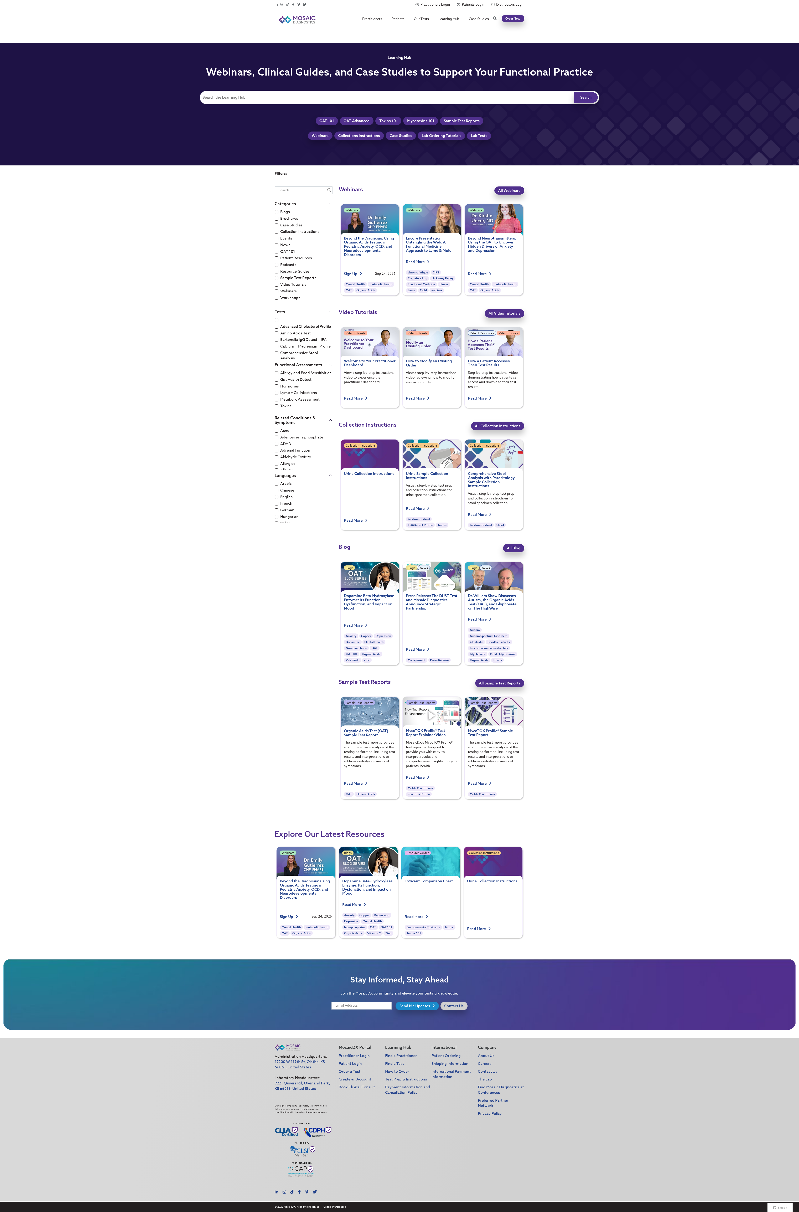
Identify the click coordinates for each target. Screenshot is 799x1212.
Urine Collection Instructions (369, 473)
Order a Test (349, 1071)
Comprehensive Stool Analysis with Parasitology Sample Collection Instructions (491, 479)
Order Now (512, 18)
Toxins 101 (388, 120)
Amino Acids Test (295, 333)
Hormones (289, 386)
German (287, 510)
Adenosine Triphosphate (301, 437)
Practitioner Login (354, 1056)
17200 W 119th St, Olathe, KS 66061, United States (300, 1064)
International (444, 1047)
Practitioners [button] (372, 19)
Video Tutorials (293, 284)
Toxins (286, 406)
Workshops (290, 298)
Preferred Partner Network (493, 1103)
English (286, 497)
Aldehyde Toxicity (295, 457)
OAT (349, 290)
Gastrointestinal (419, 519)
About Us (486, 1056)
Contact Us (454, 1005)
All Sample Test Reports (499, 683)
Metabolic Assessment (300, 399)
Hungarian (289, 517)
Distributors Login (510, 4)
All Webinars (509, 190)
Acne (284, 430)
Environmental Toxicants (423, 927)
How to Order (397, 1071)
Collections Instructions (359, 135)
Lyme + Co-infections (298, 393)
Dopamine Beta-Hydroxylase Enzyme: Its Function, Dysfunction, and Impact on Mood (369, 601)
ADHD (285, 444)
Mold (423, 290)
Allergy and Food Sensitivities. (306, 373)
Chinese (287, 490)
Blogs (285, 212)
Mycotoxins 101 (420, 120)
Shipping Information (450, 1064)
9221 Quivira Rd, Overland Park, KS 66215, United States (302, 1086)
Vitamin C (352, 660)
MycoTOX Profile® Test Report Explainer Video (426, 732)
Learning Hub (448, 19)
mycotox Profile (419, 794)
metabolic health (381, 284)
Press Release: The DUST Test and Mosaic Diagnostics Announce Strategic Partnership (431, 601)
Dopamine (353, 642)
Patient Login (350, 1064)
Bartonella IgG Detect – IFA (303, 340)
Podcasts (288, 265)
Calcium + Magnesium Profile (305, 346)
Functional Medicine (421, 284)
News (285, 245)
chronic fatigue (418, 272)
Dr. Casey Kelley (443, 278)
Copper (366, 636)
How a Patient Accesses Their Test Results (489, 363)
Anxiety (351, 636)
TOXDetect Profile (420, 525)
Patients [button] (398, 19)
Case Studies (479, 19)
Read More (416, 262)
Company (487, 1047)
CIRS (436, 272)
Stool (500, 525)
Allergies (287, 464)
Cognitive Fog (417, 278)
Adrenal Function (295, 450)
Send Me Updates (415, 1005)
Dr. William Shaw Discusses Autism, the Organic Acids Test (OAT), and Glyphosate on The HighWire (492, 601)
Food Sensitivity (499, 642)
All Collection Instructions (497, 425)
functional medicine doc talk (489, 648)
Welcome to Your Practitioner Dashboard (370, 363)
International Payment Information (451, 1074)
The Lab (485, 1079)
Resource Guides (295, 271)
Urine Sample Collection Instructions (427, 475)
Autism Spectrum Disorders (488, 636)
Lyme (411, 290)
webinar (436, 290)
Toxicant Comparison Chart (429, 881)
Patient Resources (296, 258)
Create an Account (355, 1079)
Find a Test (394, 1064)
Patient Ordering (446, 1056)
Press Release (439, 660)
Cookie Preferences (335, 1206)
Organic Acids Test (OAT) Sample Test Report (366, 732)
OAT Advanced (357, 120)
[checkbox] (276, 212)
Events (286, 238)
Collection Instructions (299, 232)
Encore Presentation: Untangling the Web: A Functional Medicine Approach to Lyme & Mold (429, 244)
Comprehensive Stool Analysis (299, 355)
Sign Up (351, 274)
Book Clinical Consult (357, 1087)
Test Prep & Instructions (406, 1079)
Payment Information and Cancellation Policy (407, 1089)
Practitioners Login (435, 4)
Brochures (289, 218)
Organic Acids (365, 290)
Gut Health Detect (295, 379)
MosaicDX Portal (355, 1047)
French (286, 503)
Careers (484, 1064)
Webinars (320, 135)
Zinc (367, 660)
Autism (475, 630)
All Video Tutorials (504, 313)
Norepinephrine (356, 648)
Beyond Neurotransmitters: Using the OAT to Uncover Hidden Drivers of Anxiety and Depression (492, 244)
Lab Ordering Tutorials (441, 135)
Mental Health (355, 284)
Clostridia (476, 642)
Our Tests (421, 19)
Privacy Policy (490, 1113)
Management (417, 660)
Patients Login (473, 4)
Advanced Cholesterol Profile (305, 326)
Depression (383, 636)
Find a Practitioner (401, 1056)
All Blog (513, 548)
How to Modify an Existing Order (429, 363)
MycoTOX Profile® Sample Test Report (490, 732)
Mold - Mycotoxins (502, 654)
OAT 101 (326, 120)
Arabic (286, 484)
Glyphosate (477, 654)
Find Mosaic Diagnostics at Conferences (501, 1089)
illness (444, 284)
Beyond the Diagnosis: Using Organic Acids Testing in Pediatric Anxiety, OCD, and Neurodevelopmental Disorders (369, 246)
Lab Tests (479, 135)
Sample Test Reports (462, 120)
